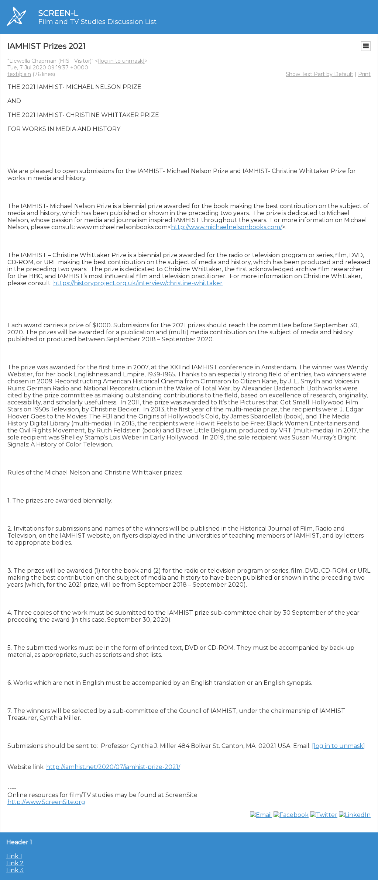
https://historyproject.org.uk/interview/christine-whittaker (138, 283)
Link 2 (15, 863)
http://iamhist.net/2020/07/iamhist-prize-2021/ (113, 766)
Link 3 (15, 870)
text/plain (19, 74)
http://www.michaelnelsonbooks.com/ (226, 227)
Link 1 (14, 856)
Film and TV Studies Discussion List (97, 22)
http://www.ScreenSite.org (46, 801)
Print (364, 74)
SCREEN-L (58, 13)
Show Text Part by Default (319, 74)
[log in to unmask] (121, 61)
